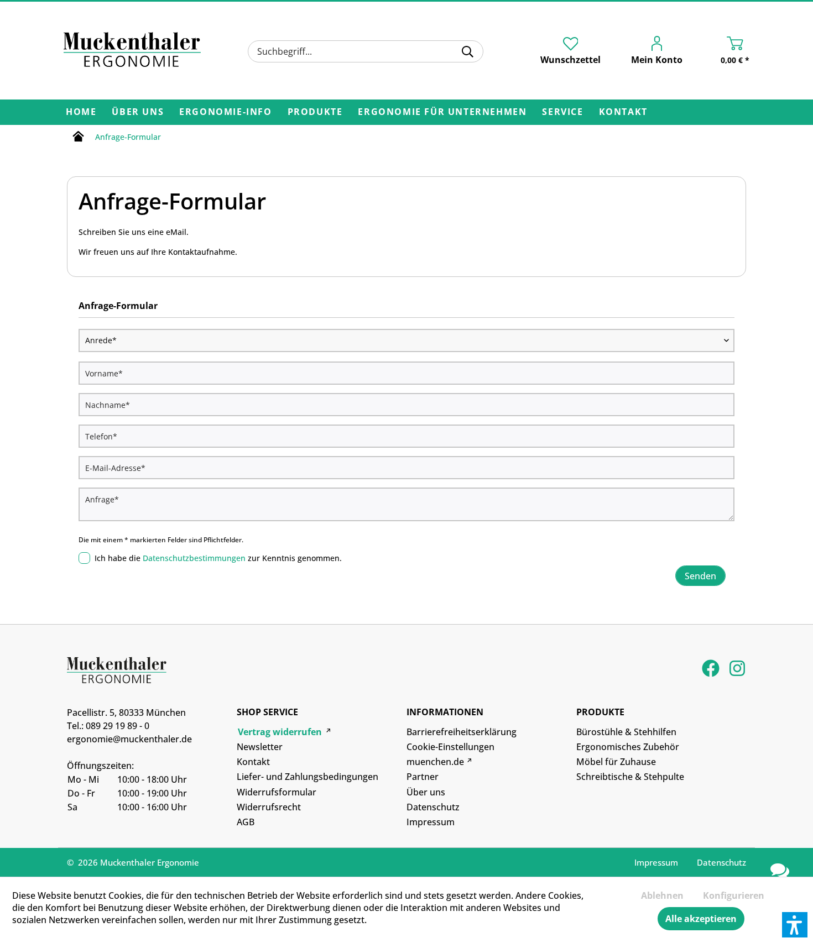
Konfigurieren (733, 895)
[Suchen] (467, 51)
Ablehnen (662, 895)
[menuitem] (365, 51)
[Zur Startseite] (78, 138)
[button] (794, 924)
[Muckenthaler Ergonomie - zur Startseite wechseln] (132, 49)
